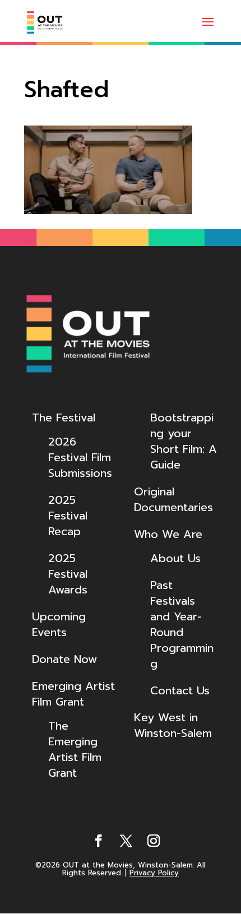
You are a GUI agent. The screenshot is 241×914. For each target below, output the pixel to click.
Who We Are (168, 534)
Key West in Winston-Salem (173, 725)
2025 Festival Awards (67, 574)
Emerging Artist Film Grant (73, 694)
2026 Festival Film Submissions (80, 457)
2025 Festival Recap (67, 515)
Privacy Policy (154, 872)
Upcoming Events (59, 624)
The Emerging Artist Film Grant (74, 749)
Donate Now (64, 659)
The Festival (63, 417)
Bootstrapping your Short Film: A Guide (183, 441)
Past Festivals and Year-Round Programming (182, 624)
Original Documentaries (173, 499)
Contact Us (180, 690)
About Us (175, 558)
